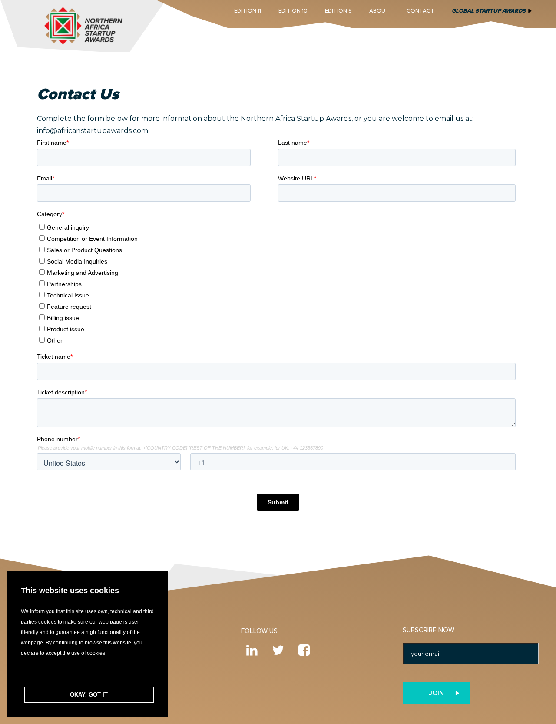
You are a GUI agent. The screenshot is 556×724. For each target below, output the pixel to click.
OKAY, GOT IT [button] (89, 694)
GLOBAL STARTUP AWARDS (489, 10)
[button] (87, 672)
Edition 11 (247, 10)
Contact (420, 10)
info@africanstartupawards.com (92, 131)
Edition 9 (338, 10)
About (379, 10)
